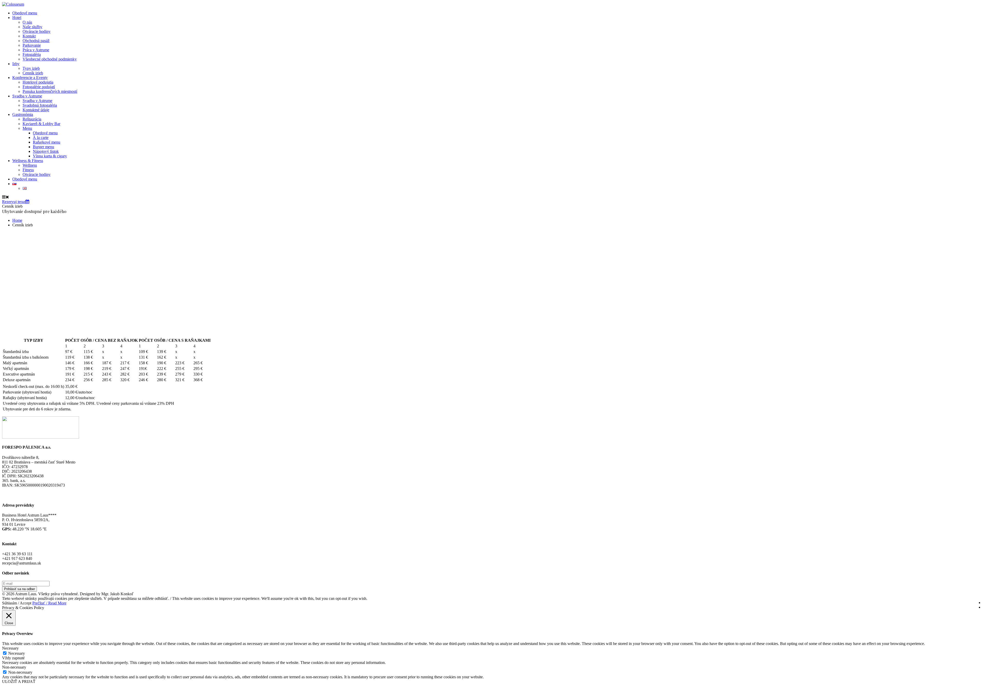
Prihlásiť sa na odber (19, 589)
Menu (27, 128)
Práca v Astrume (36, 50)
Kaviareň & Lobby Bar (41, 124)
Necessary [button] (10, 648)
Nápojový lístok (46, 151)
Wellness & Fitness (27, 160)
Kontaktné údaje (36, 110)
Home (17, 220)
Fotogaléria (32, 54)
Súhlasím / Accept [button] (16, 603)
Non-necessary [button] (14, 667)
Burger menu (43, 147)
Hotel (16, 17)
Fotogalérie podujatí (39, 87)
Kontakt (29, 36)
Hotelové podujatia (38, 82)
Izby (15, 64)
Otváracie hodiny (37, 31)
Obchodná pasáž (36, 40)
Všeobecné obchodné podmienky (50, 59)
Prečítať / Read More (49, 603)
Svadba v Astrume (27, 96)
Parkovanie (32, 45)
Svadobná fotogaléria (40, 105)
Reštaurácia (32, 119)
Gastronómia (22, 114)
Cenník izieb (33, 73)
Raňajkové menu (46, 142)
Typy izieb (31, 68)
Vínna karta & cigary (50, 156)
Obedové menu (24, 13)
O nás (27, 22)
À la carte (40, 137)
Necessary (16, 653)
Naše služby (32, 27)
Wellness (30, 165)
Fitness (28, 170)
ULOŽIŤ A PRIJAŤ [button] (18, 681)
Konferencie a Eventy (30, 77)
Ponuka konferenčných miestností (50, 91)
